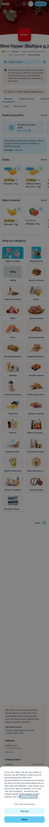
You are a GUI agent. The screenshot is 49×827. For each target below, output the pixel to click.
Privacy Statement (28, 796)
